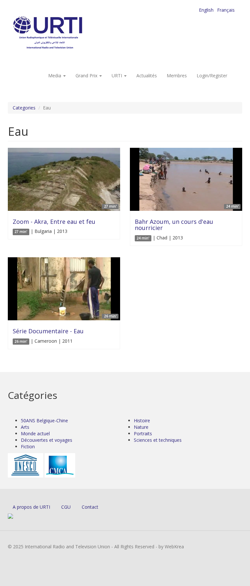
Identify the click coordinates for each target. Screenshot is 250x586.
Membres (177, 75)
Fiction (28, 446)
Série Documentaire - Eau (48, 331)
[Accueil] (60, 32)
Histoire (142, 420)
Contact (90, 507)
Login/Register (212, 75)
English (206, 10)
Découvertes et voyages (46, 440)
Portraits (143, 433)
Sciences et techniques (158, 440)
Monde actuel (35, 433)
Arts (25, 427)
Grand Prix (87, 75)
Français (226, 10)
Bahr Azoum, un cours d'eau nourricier (174, 225)
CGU (66, 507)
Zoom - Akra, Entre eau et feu (54, 221)
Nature (141, 427)
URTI (117, 75)
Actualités (146, 75)
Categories (24, 108)
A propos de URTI (31, 507)
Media (55, 75)
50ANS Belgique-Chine (44, 420)
